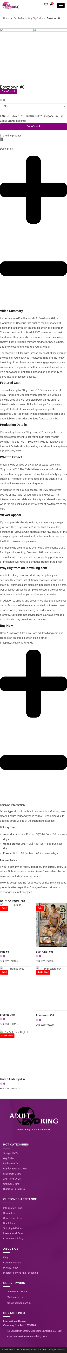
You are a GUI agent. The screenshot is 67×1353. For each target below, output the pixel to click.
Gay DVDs (8, 1158)
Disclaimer (9, 1223)
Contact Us (9, 1213)
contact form (34, 871)
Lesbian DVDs (11, 1163)
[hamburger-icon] (61, 5)
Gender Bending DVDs (15, 1168)
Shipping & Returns (13, 1228)
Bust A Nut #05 (44, 951)
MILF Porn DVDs (12, 1173)
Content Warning (12, 1262)
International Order (13, 1233)
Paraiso (4, 951)
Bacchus (21, 120)
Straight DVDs (11, 1153)
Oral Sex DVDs (11, 1183)
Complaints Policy (13, 1238)
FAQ (5, 1257)
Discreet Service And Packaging (20, 1272)
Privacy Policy (10, 1267)
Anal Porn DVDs (12, 1178)
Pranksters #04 (45, 1015)
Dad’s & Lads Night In (12, 1079)
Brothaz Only (7, 1014)
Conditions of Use (13, 1218)
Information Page (12, 1208)
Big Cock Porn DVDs (14, 1188)
